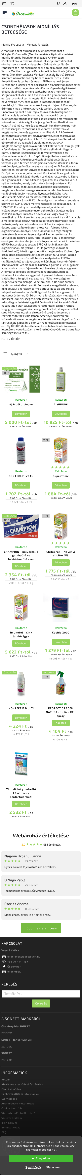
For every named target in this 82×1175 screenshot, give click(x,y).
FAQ (3, 1132)
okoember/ (14, 971)
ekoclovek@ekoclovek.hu (23, 956)
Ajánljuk (16, 354)
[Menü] (5, 12)
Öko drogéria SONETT (15, 1026)
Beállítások (33, 1167)
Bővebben (21, 413)
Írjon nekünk (9, 1122)
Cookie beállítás (12, 1108)
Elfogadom (43, 1158)
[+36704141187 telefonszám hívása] (12, 4)
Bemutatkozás (10, 1127)
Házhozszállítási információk (20, 1093)
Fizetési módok (11, 1089)
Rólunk (6, 1079)
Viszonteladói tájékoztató (18, 1113)
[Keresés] (58, 4)
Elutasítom (53, 1167)
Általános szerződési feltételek (22, 1084)
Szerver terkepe (12, 1117)
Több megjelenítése (41, 928)
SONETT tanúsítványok (16, 1039)
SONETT (6, 1053)
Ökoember (14, 966)
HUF (75, 3)
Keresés (41, 1003)
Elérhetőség (9, 1098)
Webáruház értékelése (41, 835)
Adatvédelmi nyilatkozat (17, 1103)
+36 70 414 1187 (17, 961)
